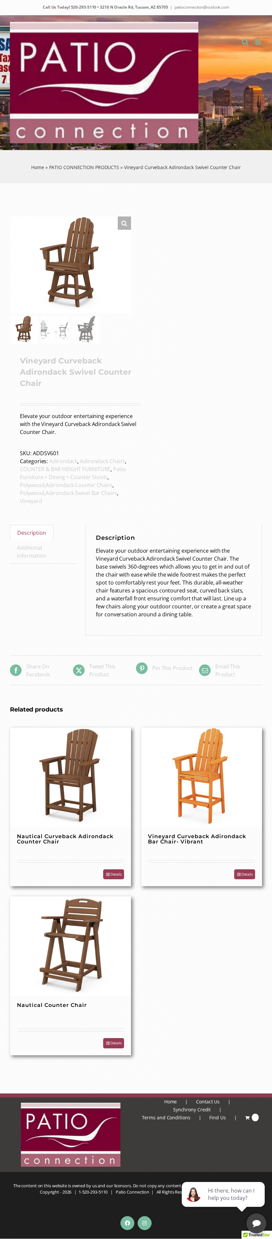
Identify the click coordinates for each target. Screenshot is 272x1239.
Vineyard (31, 501)
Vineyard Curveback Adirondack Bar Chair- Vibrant (197, 839)
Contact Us (208, 1101)
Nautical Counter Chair (52, 1005)
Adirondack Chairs (102, 461)
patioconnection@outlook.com (201, 7)
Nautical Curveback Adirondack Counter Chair (65, 839)
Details (116, 874)
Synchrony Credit (192, 1109)
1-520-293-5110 (93, 1192)
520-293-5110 (83, 7)
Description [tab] (31, 532)
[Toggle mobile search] (245, 41)
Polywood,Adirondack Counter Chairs (66, 485)
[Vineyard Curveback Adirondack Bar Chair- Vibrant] (201, 777)
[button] (124, 223)
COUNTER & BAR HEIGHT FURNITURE (65, 469)
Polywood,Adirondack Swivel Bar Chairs (68, 493)
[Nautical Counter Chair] (70, 946)
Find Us (217, 1117)
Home (37, 167)
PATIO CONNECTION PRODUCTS (84, 167)
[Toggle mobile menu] (258, 41)
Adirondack (63, 461)
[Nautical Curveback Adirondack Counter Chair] (70, 777)
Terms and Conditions (166, 1117)
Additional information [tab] (31, 551)
